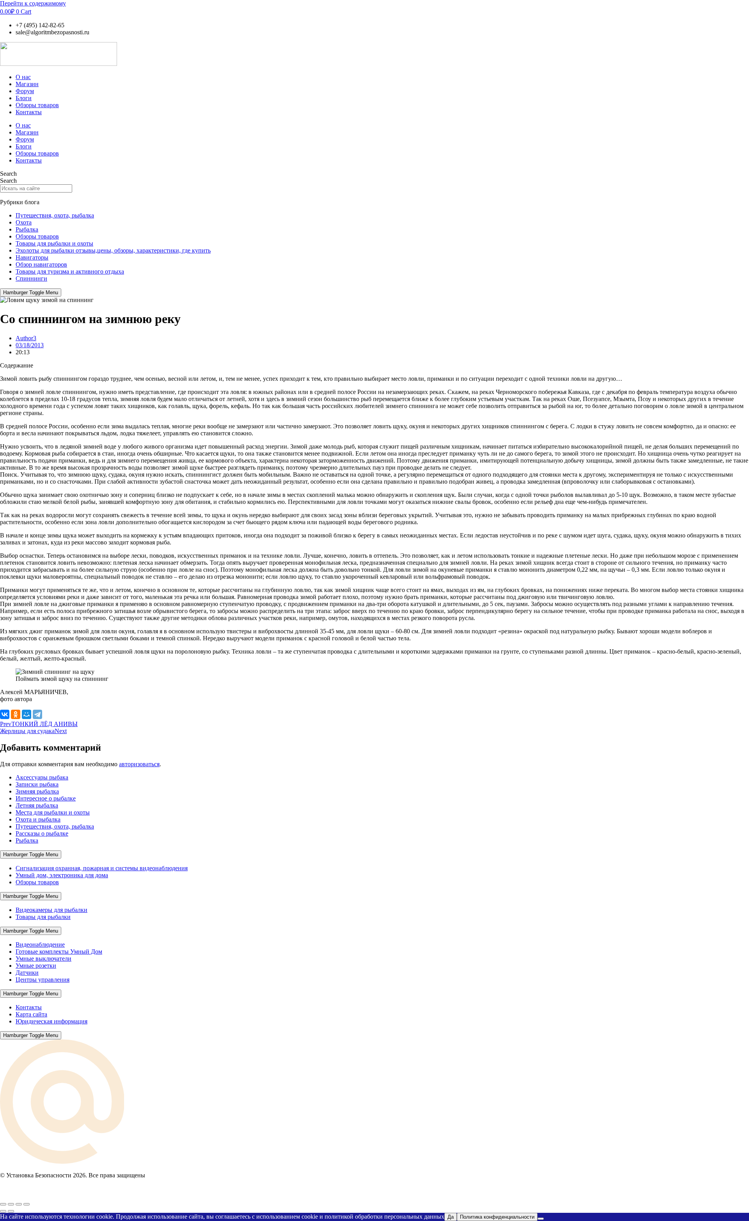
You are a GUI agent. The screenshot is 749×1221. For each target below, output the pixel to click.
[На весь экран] (11, 1204)
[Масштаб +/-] (3, 1204)
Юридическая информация (51, 1021)
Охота (24, 222)
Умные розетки (36, 965)
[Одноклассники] (15, 714)
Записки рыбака (37, 784)
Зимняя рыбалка (37, 791)
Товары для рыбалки (43, 917)
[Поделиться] (19, 1204)
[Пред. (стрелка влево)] (3, 1211)
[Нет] (541, 1218)
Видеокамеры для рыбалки (51, 909)
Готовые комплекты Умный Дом (59, 951)
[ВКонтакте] (4, 714)
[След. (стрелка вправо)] (11, 1211)
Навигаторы (32, 257)
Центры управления (42, 979)
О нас (23, 77)
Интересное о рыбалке (46, 798)
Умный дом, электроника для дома (62, 875)
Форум (25, 91)
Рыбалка (27, 229)
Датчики (27, 972)
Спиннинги (31, 278)
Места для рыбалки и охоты (53, 812)
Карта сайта (31, 1014)
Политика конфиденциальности (497, 1217)
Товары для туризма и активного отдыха (70, 271)
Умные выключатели (43, 958)
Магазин (27, 84)
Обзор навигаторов (41, 264)
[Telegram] (37, 714)
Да (450, 1217)
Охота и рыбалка (38, 819)
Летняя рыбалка (37, 805)
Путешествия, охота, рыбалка (55, 215)
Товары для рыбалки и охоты (54, 243)
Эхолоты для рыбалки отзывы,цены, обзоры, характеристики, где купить (113, 250)
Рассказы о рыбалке (42, 833)
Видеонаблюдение (40, 944)
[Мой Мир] (26, 714)
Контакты (29, 112)
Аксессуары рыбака (42, 777)
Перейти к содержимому (33, 3)
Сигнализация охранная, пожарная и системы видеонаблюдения (102, 868)
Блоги (24, 98)
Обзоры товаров (37, 105)
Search (8, 173)
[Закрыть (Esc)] (26, 1204)
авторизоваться (139, 764)
